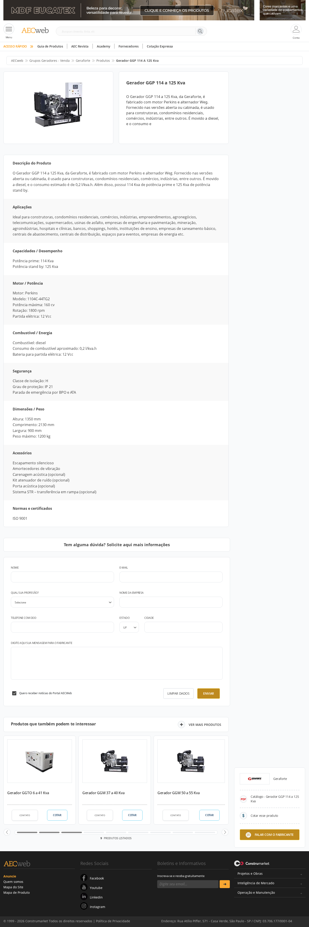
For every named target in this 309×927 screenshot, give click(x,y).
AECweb (17, 60)
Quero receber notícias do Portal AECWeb (45, 693)
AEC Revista (79, 46)
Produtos (103, 60)
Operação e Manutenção (256, 892)
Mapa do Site (13, 887)
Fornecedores (128, 46)
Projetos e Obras (250, 873)
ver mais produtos (205, 724)
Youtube (96, 888)
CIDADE (149, 618)
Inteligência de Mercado (256, 883)
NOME (15, 568)
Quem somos (13, 881)
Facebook (97, 878)
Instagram (97, 907)
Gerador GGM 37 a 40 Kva (103, 792)
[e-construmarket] (252, 862)
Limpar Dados (178, 693)
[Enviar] (225, 884)
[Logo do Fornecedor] (254, 778)
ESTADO (124, 618)
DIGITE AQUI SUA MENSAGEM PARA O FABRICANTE (41, 643)
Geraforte (83, 60)
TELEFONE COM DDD (23, 618)
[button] (7, 832)
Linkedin (96, 897)
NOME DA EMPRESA (131, 593)
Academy (103, 46)
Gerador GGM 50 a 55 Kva (178, 792)
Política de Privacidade (259, 917)
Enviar (208, 693)
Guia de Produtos (50, 46)
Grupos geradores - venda (49, 60)
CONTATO (24, 815)
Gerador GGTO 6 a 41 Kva (28, 792)
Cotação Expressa (160, 46)
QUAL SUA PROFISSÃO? (24, 593)
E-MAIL (123, 568)
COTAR (57, 815)
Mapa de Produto (16, 892)
